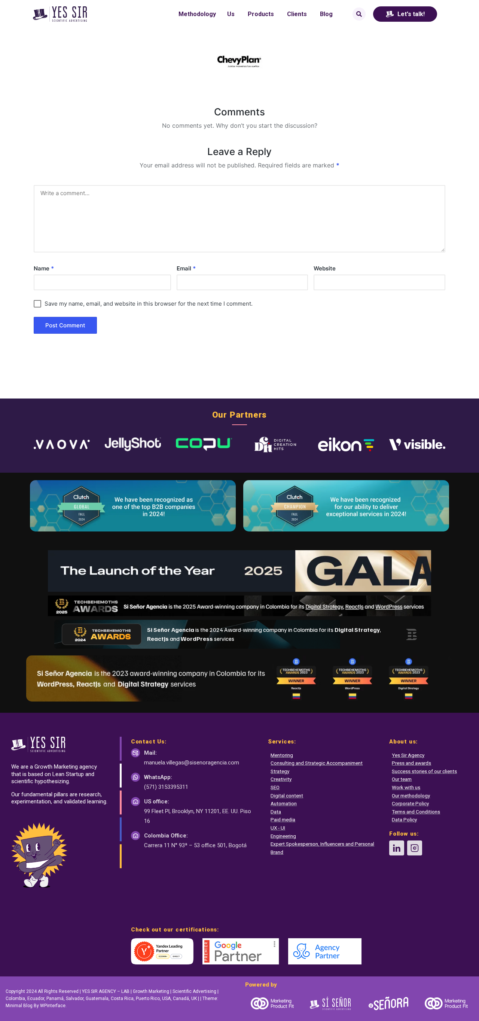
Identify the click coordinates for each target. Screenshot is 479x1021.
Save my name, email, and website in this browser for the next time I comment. (149, 303)
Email (186, 268)
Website (325, 268)
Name (44, 268)
